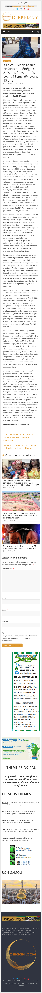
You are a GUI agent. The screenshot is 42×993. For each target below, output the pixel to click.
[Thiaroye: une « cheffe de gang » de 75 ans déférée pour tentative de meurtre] (21, 525)
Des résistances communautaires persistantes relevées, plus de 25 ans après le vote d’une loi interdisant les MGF (21, 482)
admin (17, 84)
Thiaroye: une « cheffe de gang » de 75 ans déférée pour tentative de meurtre (19, 547)
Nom (4, 598)
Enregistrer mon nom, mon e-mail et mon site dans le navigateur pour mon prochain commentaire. (19, 638)
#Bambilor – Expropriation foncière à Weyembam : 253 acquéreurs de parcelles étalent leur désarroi (21, 515)
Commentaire (8, 569)
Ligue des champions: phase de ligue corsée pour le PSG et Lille (23, 7)
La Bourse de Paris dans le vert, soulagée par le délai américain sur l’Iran (20, 446)
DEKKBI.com (25, 17)
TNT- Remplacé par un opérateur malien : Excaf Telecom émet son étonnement (18, 437)
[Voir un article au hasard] (38, 31)
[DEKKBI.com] (4, 31)
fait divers (7, 61)
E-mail (5, 610)
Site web (5, 621)
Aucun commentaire (28, 84)
